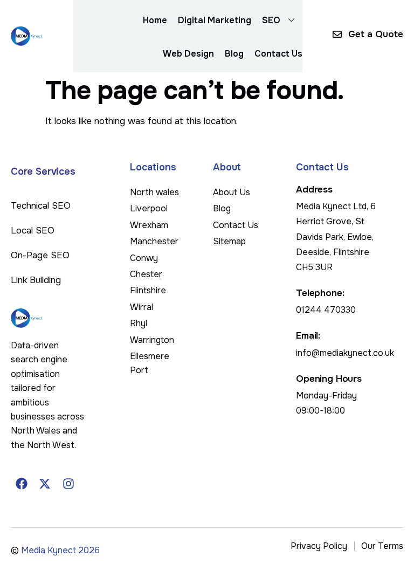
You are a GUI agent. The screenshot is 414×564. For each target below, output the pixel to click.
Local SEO (32, 230)
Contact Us (278, 53)
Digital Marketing (214, 20)
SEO (271, 20)
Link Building (36, 280)
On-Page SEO (40, 255)
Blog (234, 53)
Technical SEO (41, 205)
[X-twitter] (45, 483)
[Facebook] (21, 483)
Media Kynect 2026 (60, 550)
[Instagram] (68, 483)
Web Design (188, 53)
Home (155, 20)
